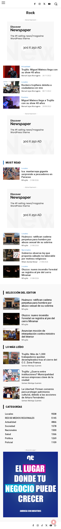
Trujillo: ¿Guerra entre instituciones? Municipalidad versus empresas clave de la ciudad (38, 375)
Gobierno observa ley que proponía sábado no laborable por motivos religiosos (38, 256)
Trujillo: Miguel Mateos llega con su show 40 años (39, 71)
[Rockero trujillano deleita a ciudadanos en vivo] (11, 87)
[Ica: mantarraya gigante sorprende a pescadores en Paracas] (11, 173)
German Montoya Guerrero (31, 366)
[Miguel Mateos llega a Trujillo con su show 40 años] (11, 102)
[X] (44, 4)
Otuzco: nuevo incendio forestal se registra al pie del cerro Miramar (39, 272)
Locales (24, 82)
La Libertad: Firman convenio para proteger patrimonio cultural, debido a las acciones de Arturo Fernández (39, 393)
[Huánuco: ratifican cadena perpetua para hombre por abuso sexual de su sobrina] (11, 239)
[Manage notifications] (53, 522)
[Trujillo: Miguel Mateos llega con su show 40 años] (11, 72)
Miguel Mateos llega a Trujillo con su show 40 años (37, 102)
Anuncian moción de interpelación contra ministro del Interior (38, 333)
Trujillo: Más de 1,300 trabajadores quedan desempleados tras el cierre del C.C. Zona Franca (39, 358)
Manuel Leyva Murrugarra (30, 75)
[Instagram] (39, 4)
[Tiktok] (42, 525)
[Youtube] (49, 4)
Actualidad (25, 66)
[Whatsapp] (55, 525)
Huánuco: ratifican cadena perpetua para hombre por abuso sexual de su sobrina (37, 239)
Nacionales (26, 250)
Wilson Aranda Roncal (29, 262)
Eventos (24, 97)
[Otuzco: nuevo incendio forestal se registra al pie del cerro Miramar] (11, 271)
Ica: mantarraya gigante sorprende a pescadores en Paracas (36, 174)
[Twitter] (46, 525)
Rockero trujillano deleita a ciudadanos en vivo (36, 86)
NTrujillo (24, 180)
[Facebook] (34, 4)
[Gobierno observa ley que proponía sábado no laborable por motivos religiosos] (11, 255)
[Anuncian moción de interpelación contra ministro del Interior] (11, 334)
